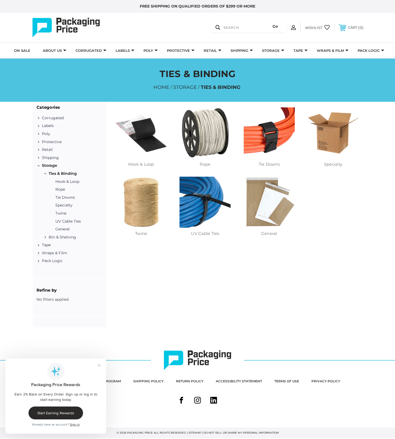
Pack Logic (369, 50)
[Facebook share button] (181, 401)
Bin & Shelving (62, 237)
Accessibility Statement (239, 381)
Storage (271, 50)
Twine (60, 213)
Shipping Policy (148, 381)
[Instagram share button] (197, 401)
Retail (210, 50)
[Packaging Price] (82, 27)
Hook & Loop (67, 181)
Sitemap (195, 432)
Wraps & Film (330, 50)
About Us (52, 50)
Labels (123, 50)
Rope (60, 189)
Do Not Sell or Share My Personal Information (241, 432)
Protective (178, 50)
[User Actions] (293, 27)
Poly (148, 50)
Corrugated (89, 50)
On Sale (22, 50)
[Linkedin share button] (214, 401)
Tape (298, 50)
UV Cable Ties (68, 221)
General (62, 229)
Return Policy (189, 381)
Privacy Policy (325, 381)
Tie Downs (65, 197)
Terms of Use (286, 381)
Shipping (239, 50)
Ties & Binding (63, 173)
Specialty (64, 205)
